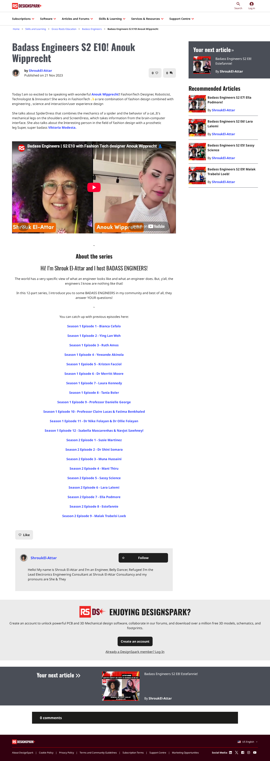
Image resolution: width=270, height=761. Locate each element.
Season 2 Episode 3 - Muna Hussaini (94, 459)
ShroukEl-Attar (40, 70)
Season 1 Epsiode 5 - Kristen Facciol (94, 364)
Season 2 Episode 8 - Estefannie (94, 506)
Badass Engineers (92, 29)
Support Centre (179, 19)
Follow (135, 558)
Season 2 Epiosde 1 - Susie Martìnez (94, 440)
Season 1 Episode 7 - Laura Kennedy (94, 383)
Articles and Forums (75, 19)
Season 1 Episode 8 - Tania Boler (94, 392)
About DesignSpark (22, 752)
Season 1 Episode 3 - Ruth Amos (94, 345)
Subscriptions (21, 19)
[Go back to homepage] (27, 6)
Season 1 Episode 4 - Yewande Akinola (94, 354)
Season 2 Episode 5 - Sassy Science (94, 478)
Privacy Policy (66, 752)
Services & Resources (145, 19)
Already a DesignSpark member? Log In (135, 652)
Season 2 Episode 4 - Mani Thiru (94, 468)
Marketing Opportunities (185, 752)
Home (16, 29)
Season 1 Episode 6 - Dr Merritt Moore (94, 373)
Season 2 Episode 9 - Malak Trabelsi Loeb (94, 516)
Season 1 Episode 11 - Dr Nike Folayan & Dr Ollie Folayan (94, 421)
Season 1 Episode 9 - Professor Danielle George (94, 402)
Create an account (135, 641)
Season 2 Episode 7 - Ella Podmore (94, 497)
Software (46, 19)
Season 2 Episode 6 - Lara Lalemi (94, 487)
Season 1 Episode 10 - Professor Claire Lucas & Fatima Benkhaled (94, 411)
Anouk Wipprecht (105, 94)
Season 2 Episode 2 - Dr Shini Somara (94, 449)
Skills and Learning (35, 29)
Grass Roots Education (64, 29)
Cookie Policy (46, 752)
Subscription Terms (133, 752)
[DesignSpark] (24, 741)
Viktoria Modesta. (62, 127)
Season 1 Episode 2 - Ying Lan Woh (94, 335)
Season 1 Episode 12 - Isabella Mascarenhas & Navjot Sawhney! (94, 430)
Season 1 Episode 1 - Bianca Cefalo (94, 326)
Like (24, 535)
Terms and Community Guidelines (98, 752)
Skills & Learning (110, 19)
